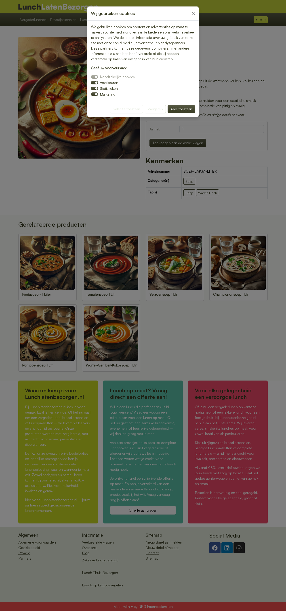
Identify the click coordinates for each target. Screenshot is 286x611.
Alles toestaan (181, 109)
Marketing (107, 94)
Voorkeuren (109, 82)
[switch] (94, 82)
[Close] (193, 13)
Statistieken (109, 88)
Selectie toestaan (126, 109)
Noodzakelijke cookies (117, 77)
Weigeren (155, 109)
